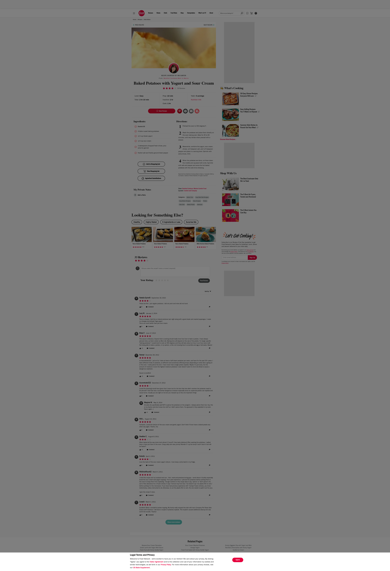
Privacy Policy (166, 565)
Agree (238, 560)
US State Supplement (141, 568)
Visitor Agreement (156, 562)
